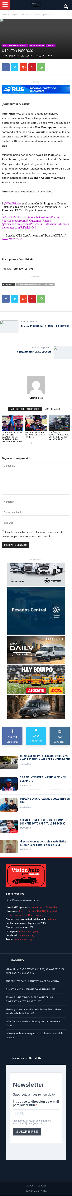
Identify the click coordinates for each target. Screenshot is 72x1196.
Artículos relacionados (25, 409)
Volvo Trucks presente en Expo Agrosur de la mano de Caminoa (33, 1023)
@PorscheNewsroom (15, 224)
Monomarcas (37, 45)
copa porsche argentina (29, 284)
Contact (41, 1185)
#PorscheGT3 (37, 224)
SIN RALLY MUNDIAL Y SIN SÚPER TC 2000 (45, 326)
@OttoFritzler (12, 203)
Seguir (60, 728)
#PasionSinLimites (57, 224)
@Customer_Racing (38, 220)
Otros (50, 45)
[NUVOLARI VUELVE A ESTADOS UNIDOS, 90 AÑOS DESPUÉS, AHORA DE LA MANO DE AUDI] (9, 762)
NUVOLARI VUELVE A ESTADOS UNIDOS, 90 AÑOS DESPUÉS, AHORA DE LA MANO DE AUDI (45, 757)
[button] (65, 5)
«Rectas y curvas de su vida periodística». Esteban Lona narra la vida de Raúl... (44, 843)
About (29, 1185)
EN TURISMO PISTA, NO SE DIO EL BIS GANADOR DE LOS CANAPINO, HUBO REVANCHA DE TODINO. (12, 437)
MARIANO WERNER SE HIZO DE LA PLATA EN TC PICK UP (35, 434)
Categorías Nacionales (14, 45)
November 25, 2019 (14, 239)
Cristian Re (12, 55)
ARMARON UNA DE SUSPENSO (34, 351)
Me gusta (12, 728)
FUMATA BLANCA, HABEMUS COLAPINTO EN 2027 (45, 800)
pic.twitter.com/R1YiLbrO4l (19, 227)
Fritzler (49, 284)
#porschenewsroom (14, 220)
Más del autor (53, 409)
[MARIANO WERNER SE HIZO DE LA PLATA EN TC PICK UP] (36, 423)
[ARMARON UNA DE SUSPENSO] (63, 352)
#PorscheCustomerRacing (44, 217)
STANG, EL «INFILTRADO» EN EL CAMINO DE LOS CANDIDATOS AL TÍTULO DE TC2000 (44, 822)
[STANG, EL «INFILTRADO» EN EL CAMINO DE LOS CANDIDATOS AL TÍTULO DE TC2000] (9, 826)
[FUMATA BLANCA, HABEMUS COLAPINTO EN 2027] (9, 805)
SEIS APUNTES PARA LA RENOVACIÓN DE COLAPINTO (43, 779)
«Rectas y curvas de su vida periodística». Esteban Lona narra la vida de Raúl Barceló (33, 1011)
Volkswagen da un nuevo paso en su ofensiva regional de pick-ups (34, 1035)
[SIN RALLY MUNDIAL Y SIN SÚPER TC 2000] (9, 326)
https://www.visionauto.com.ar (22, 900)
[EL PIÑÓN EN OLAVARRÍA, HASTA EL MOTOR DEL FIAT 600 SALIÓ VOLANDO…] (59, 423)
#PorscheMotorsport (15, 217)
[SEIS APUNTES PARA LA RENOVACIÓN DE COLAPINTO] (9, 784)
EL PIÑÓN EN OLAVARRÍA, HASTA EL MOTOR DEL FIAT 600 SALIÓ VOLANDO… (59, 436)
